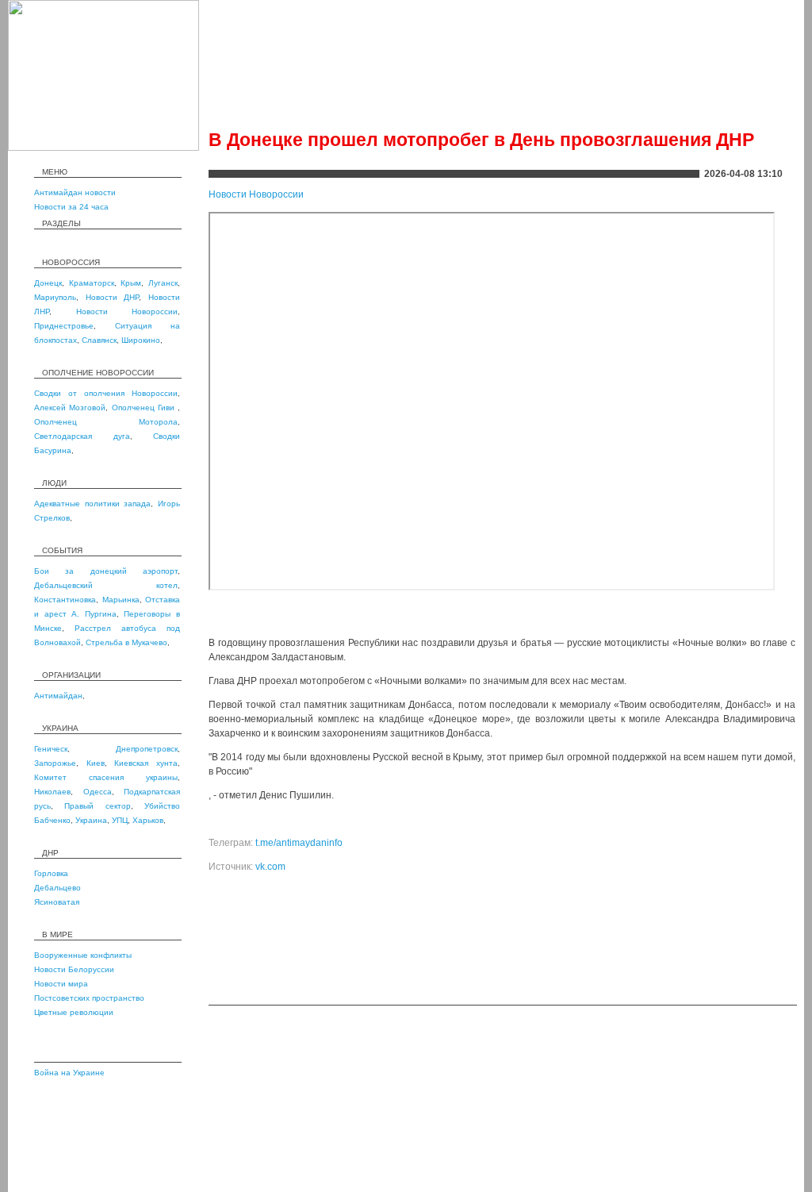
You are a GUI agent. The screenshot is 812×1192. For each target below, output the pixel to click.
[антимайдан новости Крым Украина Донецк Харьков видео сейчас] (103, 147)
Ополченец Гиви (145, 407)
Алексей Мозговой (69, 407)
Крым (131, 283)
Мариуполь (55, 297)
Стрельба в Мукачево (126, 642)
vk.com (270, 866)
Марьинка (121, 599)
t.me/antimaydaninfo (299, 842)
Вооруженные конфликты (83, 955)
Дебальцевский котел (106, 585)
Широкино (140, 340)
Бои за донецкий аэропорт (106, 571)
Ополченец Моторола (106, 421)
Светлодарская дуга (82, 436)
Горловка (51, 873)
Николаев (52, 791)
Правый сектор (97, 806)
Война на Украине (69, 1072)
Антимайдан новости (75, 192)
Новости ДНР (113, 297)
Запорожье (55, 763)
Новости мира (61, 983)
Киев (95, 763)
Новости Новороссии (127, 311)
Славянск (99, 340)
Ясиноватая (56, 902)
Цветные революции (73, 1012)
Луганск (163, 283)
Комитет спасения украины (106, 777)
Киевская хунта (146, 763)
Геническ (50, 748)
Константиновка (65, 599)
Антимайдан (58, 695)
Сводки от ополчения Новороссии (106, 393)
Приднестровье (64, 325)
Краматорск (91, 283)
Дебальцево (57, 887)
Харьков (147, 820)
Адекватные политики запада (92, 503)
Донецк (48, 283)
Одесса (97, 791)
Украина (91, 820)
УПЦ (120, 820)
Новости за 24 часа (71, 206)
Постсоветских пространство (89, 998)
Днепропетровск (147, 748)
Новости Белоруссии (74, 969)
